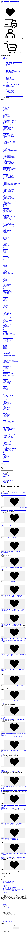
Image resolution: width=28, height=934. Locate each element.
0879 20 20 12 (6, 920)
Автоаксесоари (9, 67)
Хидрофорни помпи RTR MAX (10, 890)
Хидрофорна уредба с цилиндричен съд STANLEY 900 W (13, 510)
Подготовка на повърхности (12, 74)
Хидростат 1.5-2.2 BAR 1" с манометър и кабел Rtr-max (13, 655)
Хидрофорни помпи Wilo (8, 882)
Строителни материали (11, 63)
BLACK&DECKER (7, 475)
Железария (8, 64)
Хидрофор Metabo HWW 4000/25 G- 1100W (10, 625)
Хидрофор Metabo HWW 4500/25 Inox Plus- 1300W (12, 610)
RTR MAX (5, 481)
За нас (4, 904)
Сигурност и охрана (10, 66)
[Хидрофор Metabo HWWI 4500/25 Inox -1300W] (11, 595)
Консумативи (9, 60)
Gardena (5, 474)
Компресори (8, 77)
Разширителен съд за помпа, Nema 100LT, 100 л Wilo (12, 719)
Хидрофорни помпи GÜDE (9, 886)
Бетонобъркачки (9, 72)
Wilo (4, 473)
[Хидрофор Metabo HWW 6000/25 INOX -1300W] (12, 567)
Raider (4, 479)
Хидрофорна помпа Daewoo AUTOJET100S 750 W (12, 686)
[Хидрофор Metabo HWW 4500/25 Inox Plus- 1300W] (12, 609)
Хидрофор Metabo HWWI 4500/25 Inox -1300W (11, 596)
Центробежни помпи (10, 92)
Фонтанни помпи (10, 91)
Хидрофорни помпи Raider (9, 888)
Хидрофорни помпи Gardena (9, 883)
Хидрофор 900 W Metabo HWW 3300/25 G (10, 839)
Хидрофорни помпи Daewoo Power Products (13, 889)
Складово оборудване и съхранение (14, 62)
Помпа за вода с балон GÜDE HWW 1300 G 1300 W (12, 671)
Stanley (4, 482)
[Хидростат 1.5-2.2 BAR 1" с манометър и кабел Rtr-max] (14, 654)
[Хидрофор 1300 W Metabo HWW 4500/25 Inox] (11, 823)
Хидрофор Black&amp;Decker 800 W (9, 538)
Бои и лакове (8, 65)
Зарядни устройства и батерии (12, 84)
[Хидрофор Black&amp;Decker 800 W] (9, 537)
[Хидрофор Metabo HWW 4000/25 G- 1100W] (11, 624)
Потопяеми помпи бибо (11, 93)
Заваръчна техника (10, 79)
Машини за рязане (10, 70)
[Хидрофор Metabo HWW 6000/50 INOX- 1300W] (12, 581)
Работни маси (9, 80)
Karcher (4, 478)
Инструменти (9, 59)
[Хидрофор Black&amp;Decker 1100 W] (9, 523)
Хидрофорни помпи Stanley (9, 892)
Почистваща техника (10, 83)
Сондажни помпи (10, 90)
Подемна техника (10, 82)
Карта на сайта (6, 907)
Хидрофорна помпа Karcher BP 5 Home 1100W (11, 554)
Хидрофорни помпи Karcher (9, 887)
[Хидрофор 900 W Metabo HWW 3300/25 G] (10, 838)
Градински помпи (10, 89)
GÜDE (4, 476)
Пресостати (8, 94)
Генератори (8, 78)
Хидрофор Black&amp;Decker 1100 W (9, 525)
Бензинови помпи (10, 86)
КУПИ (2, 506)
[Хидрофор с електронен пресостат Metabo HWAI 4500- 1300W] (14, 639)
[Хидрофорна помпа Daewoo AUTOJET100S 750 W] (12, 685)
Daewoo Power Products (8, 480)
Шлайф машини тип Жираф (12, 76)
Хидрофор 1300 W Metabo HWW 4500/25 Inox (11, 824)
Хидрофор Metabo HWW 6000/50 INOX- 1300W (11, 582)
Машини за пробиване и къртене (13, 71)
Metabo (4, 472)
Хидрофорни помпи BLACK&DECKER (12, 885)
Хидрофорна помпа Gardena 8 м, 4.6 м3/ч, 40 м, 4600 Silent (13, 495)
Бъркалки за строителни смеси (12, 73)
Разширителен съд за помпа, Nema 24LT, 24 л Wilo (12, 703)
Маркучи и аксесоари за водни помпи (14, 96)
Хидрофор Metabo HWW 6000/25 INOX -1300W (11, 569)
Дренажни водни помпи (11, 87)
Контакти (5, 905)
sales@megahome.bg (7, 921)
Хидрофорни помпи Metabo (9, 881)
